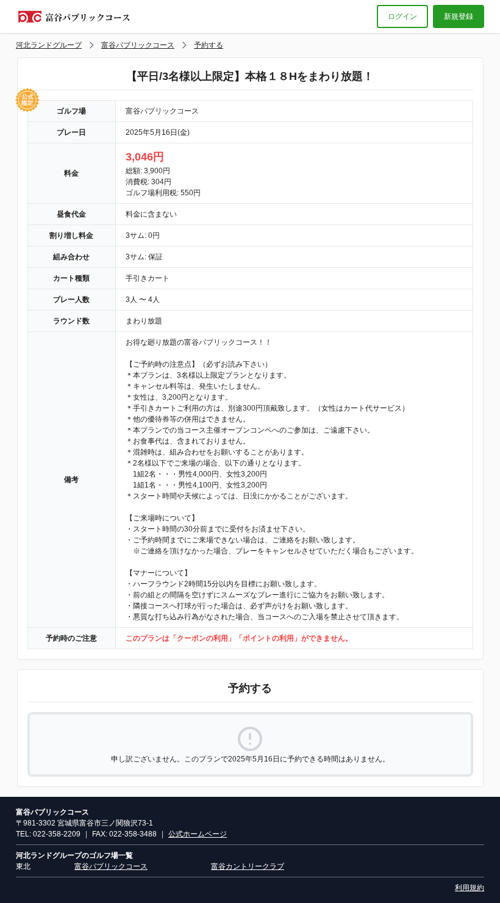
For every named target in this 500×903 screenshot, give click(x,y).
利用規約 (469, 887)
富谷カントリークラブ (247, 866)
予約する (208, 45)
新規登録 (458, 16)
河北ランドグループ (49, 45)
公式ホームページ (197, 834)
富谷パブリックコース (137, 45)
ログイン (402, 16)
